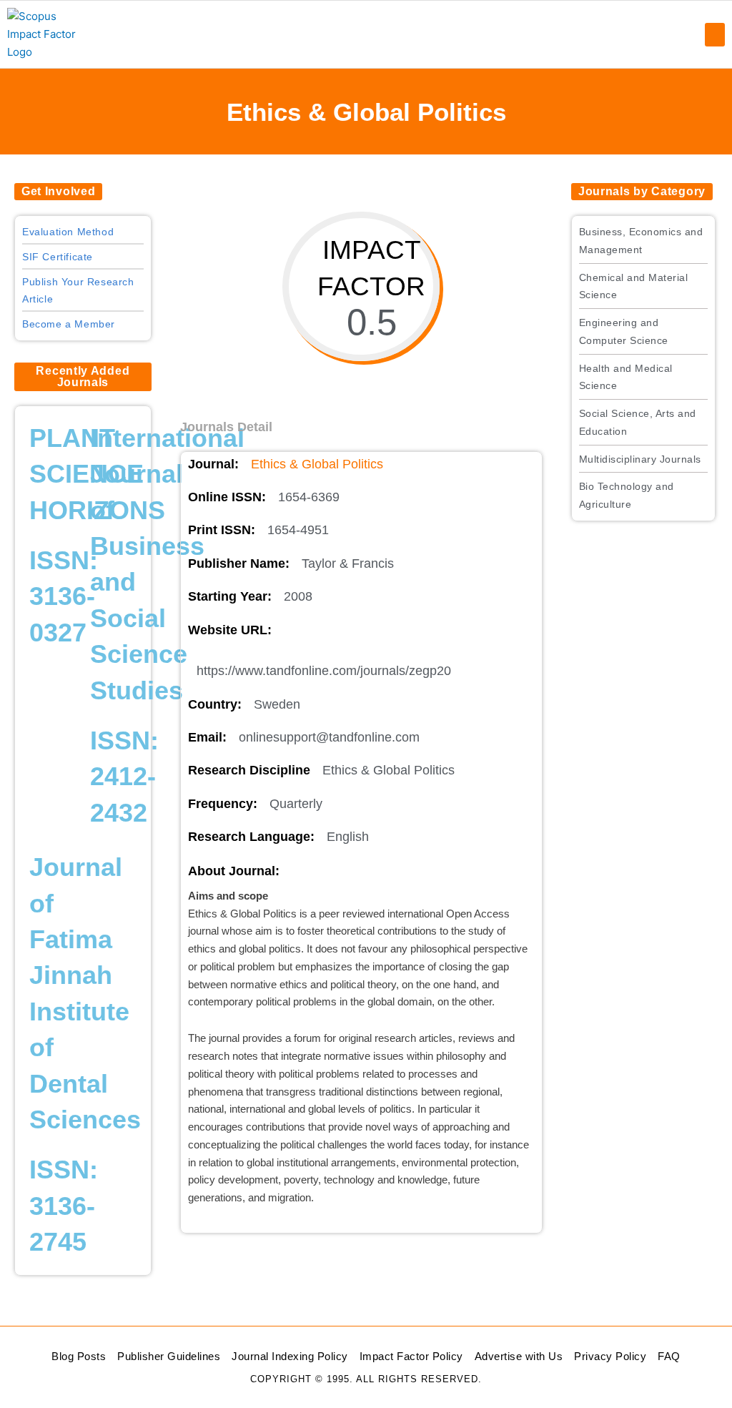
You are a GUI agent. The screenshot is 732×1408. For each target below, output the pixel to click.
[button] (715, 34)
